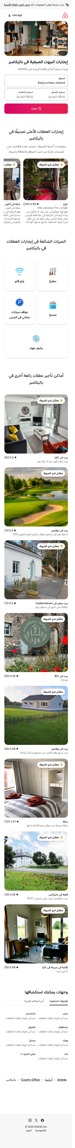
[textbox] (52, 96)
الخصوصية (40, 1130)
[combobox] (36, 83)
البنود (29, 1130)
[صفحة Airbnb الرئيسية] (65, 15)
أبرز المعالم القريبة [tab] (34, 1001)
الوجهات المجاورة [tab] (59, 1001)
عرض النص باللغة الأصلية (17, 4)
